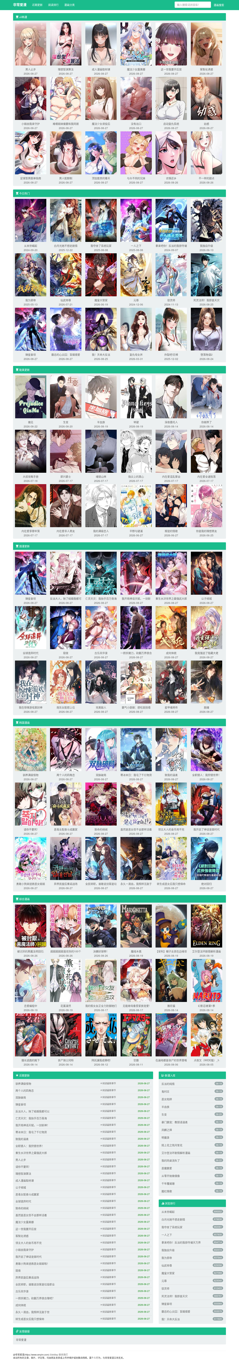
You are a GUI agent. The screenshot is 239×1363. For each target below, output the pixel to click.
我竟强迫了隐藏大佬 (206, 653)
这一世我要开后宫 (171, 69)
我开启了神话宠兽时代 (206, 829)
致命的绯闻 (101, 829)
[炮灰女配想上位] (65, 682)
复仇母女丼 (136, 354)
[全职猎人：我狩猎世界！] (206, 749)
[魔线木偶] (136, 925)
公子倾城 (206, 598)
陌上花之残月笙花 (172, 1145)
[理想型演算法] (65, 43)
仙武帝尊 (65, 300)
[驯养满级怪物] (30, 749)
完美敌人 (101, 707)
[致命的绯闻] (101, 804)
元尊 (136, 300)
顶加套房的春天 (101, 178)
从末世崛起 (30, 245)
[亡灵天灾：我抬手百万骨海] (101, 573)
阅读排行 (53, 5)
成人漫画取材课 (101, 69)
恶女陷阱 (167, 1099)
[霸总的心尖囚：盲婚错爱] (65, 329)
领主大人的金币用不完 (171, 829)
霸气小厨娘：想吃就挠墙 (136, 707)
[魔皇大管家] (101, 274)
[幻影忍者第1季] (206, 980)
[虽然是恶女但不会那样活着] (136, 804)
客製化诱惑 (206, 69)
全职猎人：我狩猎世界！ (206, 775)
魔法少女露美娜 (136, 69)
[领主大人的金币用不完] (171, 804)
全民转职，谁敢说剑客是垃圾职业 (35, 1284)
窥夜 (65, 653)
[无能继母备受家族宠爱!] (136, 980)
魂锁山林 (101, 476)
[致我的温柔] (171, 749)
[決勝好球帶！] (101, 925)
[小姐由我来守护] (30, 98)
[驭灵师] (171, 274)
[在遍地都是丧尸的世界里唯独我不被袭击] (171, 1034)
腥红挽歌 (167, 1191)
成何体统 (171, 653)
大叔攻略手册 (30, 476)
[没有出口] (136, 98)
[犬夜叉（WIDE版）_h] (206, 1034)
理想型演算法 (66, 69)
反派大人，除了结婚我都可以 (32, 1111)
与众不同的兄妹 (136, 178)
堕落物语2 (206, 354)
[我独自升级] (206, 220)
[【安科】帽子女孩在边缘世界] (171, 925)
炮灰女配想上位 (66, 707)
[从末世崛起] (30, 220)
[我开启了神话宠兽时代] (206, 804)
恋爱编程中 (30, 1006)
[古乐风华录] (101, 627)
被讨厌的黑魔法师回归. (30, 951)
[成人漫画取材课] (101, 43)
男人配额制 (65, 178)
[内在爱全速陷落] (206, 451)
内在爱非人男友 (66, 531)
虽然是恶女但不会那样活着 (136, 829)
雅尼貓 (171, 1006)
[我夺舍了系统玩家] (101, 220)
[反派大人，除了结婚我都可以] (65, 573)
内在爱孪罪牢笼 (30, 531)
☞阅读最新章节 (108, 1083)
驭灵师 (171, 300)
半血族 (101, 422)
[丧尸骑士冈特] (65, 1034)
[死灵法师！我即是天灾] (206, 274)
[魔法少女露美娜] (136, 43)
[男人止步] (30, 43)
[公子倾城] (206, 573)
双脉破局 (101, 775)
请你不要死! (31, 829)
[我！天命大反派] (101, 329)
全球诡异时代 (30, 653)
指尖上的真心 (136, 476)
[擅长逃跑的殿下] (30, 1034)
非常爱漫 (20, 4)
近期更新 (37, 5)
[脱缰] (206, 682)
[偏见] (30, 396)
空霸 (136, 1060)
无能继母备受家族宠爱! (136, 1006)
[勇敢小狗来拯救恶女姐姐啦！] (30, 858)
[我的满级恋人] (101, 505)
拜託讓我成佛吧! (101, 1060)
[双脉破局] (101, 749)
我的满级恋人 (101, 531)
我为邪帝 (30, 300)
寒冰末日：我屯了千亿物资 (136, 775)
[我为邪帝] (30, 274)
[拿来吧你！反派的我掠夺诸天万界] (171, 220)
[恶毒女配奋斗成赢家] (65, 804)
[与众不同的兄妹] (136, 152)
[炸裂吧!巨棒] (171, 329)
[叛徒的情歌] (171, 505)
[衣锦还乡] (171, 152)
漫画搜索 (219, 5)
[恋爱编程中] (30, 980)
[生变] (65, 396)
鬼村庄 (165, 1091)
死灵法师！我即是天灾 (206, 300)
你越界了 (206, 422)
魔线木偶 (136, 951)
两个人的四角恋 (66, 775)
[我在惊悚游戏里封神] (30, 682)
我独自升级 (206, 245)
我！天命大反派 (101, 354)
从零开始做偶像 (171, 1176)
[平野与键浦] (136, 505)
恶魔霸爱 (167, 1168)
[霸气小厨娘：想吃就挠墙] (136, 682)
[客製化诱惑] (206, 43)
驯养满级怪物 (30, 775)
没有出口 (136, 124)
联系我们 (63, 1354)
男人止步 (30, 69)
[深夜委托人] (171, 396)
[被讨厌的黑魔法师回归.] (30, 925)
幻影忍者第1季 (206, 1006)
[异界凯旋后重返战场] (65, 858)
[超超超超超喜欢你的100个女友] (65, 925)
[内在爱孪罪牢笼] (30, 505)
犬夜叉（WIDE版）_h (206, 1060)
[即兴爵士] (65, 451)
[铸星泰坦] (30, 329)
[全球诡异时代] (30, 627)
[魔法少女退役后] (101, 98)
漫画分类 (69, 5)
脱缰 (206, 707)
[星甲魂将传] (171, 682)
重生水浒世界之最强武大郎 (171, 598)
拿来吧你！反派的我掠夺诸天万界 (181, 1242)
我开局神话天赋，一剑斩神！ (32, 1125)
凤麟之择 (167, 1130)
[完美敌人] (101, 682)
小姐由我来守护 (30, 124)
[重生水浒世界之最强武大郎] (171, 573)
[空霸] (136, 1034)
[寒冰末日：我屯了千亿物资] (136, 749)
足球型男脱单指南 (30, 178)
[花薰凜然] (65, 980)
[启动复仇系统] (171, 98)
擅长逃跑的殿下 (30, 1060)
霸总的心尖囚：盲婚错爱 (65, 354)
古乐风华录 (101, 653)
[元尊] (136, 274)
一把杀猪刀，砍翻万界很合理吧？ (35, 1298)
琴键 (136, 422)
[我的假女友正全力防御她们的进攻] (101, 980)
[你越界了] (206, 396)
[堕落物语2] (206, 329)
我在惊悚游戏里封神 (30, 707)
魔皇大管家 (101, 300)
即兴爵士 (65, 476)
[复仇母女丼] (136, 329)
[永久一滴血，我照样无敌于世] (136, 858)
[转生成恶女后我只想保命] (171, 858)
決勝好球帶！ (101, 951)
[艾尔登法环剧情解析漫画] (206, 925)
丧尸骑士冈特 (66, 1060)
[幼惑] (206, 98)
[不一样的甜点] (206, 152)
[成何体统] (171, 627)
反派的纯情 (168, 1084)
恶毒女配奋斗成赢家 (65, 829)
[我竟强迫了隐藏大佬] (206, 627)
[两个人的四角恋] (65, 749)
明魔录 (165, 1137)
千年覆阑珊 (168, 1183)
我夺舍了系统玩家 (101, 245)
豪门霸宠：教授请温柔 (175, 1122)
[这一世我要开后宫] (171, 43)
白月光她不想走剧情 (65, 245)
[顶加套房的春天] (101, 152)
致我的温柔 (171, 775)
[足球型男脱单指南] (30, 152)
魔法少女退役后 (101, 124)
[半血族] (101, 396)
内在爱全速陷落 (206, 476)
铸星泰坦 (30, 354)
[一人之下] (136, 220)
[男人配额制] (65, 152)
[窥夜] (65, 627)
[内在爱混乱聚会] (171, 451)
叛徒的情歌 (171, 531)
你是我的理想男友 (206, 531)
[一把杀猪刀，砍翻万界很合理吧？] (136, 627)
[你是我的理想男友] (206, 505)
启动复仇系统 (171, 124)
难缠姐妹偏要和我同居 (66, 124)
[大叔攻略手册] (30, 451)
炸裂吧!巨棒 (171, 354)
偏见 (30, 422)
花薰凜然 (65, 1006)
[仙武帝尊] (65, 274)
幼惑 (206, 124)
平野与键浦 (136, 531)
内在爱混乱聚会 (171, 476)
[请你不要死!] (30, 804)
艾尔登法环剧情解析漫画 (206, 951)
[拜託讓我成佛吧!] (101, 1034)
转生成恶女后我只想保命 (171, 884)
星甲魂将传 (171, 707)
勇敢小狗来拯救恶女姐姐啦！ (32, 1263)
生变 (65, 422)
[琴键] (136, 396)
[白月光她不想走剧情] (65, 220)
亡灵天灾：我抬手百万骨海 (101, 598)
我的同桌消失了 (171, 1160)
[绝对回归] (206, 858)
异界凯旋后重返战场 (65, 884)
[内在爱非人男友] (65, 505)
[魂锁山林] (101, 451)
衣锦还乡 (171, 178)
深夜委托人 (171, 422)
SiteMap (54, 1354)
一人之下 (136, 245)
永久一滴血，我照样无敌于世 (32, 1312)
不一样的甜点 (206, 178)
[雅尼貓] (171, 980)
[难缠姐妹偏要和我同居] (65, 98)
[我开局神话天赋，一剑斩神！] (136, 573)
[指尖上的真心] (136, 451)
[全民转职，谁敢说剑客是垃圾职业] (101, 858)
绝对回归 (206, 884)
